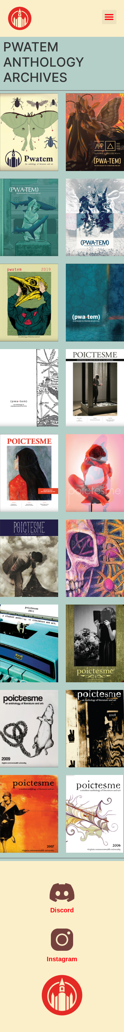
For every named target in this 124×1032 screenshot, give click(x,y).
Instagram (62, 959)
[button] (109, 17)
